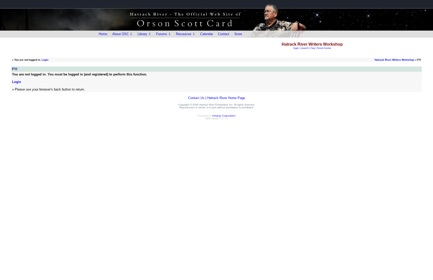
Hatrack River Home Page (226, 98)
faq (313, 48)
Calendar (206, 34)
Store (238, 34)
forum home (324, 48)
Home (103, 34)
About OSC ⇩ (122, 34)
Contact (223, 34)
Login (45, 59)
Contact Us (196, 98)
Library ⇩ (144, 34)
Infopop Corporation (224, 115)
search (305, 48)
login (296, 48)
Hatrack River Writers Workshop (394, 59)
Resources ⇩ (185, 34)
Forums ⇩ (163, 34)
